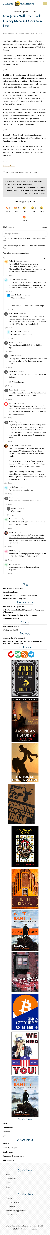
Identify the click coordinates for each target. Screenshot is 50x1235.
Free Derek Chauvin (11, 627)
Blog (25, 585)
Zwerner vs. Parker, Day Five (14, 598)
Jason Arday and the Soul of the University (20, 615)
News (5, 1123)
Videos (25, 622)
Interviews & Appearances (13, 1156)
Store (5, 1135)
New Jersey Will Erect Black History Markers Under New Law (22, 21)
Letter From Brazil (10, 592)
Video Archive (8, 1160)
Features (6, 1131)
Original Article (9, 166)
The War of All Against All (13, 607)
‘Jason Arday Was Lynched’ (14, 638)
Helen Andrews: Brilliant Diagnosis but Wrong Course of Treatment (24, 611)
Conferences (8, 1152)
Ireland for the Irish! (11, 619)
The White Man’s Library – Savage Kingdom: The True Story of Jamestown (23, 642)
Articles (6, 1143)
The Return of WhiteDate (13, 589)
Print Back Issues (10, 1147)
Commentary (25, 603)
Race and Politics (31, 172)
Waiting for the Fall (10, 630)
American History (17, 172)
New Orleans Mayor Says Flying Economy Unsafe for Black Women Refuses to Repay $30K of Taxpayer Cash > (25, 190)
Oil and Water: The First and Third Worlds (20, 595)
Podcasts (25, 634)
